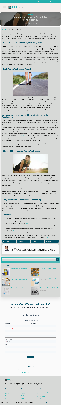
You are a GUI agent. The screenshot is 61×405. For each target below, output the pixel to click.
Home (3, 29)
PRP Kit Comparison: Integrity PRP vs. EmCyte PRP (49, 278)
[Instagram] (50, 403)
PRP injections (25, 131)
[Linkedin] (48, 403)
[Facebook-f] (44, 403)
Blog (6, 29)
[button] (4, 7)
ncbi (37, 220)
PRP (30, 14)
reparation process (24, 135)
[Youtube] (46, 403)
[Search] (57, 259)
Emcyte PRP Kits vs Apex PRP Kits (17, 287)
